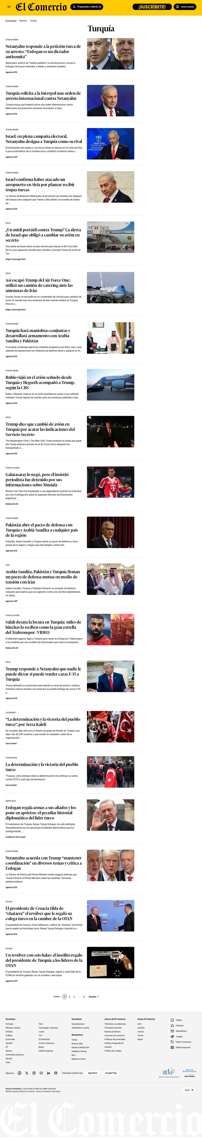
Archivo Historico (46, 1043)
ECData (9, 1031)
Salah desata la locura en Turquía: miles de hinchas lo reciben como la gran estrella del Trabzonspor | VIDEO (43, 627)
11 (84, 997)
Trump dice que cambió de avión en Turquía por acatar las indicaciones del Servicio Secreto (40, 429)
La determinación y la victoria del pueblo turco (42, 766)
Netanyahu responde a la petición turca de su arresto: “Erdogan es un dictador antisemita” (43, 51)
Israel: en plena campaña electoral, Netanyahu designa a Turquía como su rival (44, 138)
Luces (41, 1031)
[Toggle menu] (9, 7)
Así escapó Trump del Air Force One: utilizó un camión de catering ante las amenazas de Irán (39, 285)
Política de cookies (113, 1051)
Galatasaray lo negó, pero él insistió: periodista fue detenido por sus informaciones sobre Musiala (37, 479)
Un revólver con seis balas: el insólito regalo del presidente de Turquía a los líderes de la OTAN (44, 960)
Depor (140, 1039)
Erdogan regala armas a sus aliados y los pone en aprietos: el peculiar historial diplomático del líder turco (41, 812)
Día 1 (74, 1055)
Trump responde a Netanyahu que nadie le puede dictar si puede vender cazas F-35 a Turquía (43, 673)
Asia (8, 565)
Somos (9, 1051)
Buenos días (77, 1043)
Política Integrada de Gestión (114, 1045)
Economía (10, 1039)
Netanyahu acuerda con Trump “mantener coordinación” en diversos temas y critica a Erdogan (44, 863)
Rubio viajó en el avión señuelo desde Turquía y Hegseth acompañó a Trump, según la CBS (40, 382)
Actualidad (11, 712)
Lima (8, 1062)
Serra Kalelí (11, 743)
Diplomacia (11, 801)
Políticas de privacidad (115, 1039)
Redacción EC (12, 504)
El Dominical (44, 1039)
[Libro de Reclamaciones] (189, 1073)
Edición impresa (46, 1051)
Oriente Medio (12, 39)
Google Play (111, 1073)
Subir (187, 1090)
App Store (92, 1073)
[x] (27, 1073)
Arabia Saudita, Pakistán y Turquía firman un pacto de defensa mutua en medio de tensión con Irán (43, 576)
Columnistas (11, 757)
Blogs (41, 1047)
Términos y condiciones (115, 1024)
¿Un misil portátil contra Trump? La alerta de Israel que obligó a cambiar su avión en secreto (43, 234)
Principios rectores (113, 1028)
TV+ (40, 1035)
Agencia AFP (12, 157)
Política (9, 1035)
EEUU (8, 223)
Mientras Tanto (78, 1059)
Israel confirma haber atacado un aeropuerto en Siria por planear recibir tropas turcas (40, 184)
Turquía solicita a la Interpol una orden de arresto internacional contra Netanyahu (43, 95)
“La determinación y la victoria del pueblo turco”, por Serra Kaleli (43, 721)
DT (7, 1047)
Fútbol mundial (12, 468)
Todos (74, 1040)
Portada (9, 1024)
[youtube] (41, 1073)
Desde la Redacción (80, 1047)
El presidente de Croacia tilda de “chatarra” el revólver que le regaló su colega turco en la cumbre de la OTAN (39, 913)
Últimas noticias (13, 1028)
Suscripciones (78, 1024)
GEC (140, 1024)
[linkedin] (48, 1073)
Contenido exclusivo (15, 1054)
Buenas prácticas (113, 1031)
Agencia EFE (11, 72)
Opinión (9, 1043)
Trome (140, 1035)
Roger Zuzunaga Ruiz (16, 259)
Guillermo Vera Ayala (16, 837)
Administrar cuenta (80, 1028)
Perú (41, 1024)
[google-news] (56, 1073)
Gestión (141, 1028)
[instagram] (34, 1073)
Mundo (9, 1058)
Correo (141, 1031)
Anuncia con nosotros (115, 1035)
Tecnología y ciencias (48, 1028)
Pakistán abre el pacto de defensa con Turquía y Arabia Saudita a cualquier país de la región (42, 530)
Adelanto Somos (79, 1051)
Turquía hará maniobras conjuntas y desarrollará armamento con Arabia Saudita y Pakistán (38, 335)
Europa (9, 901)
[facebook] (19, 1073)
